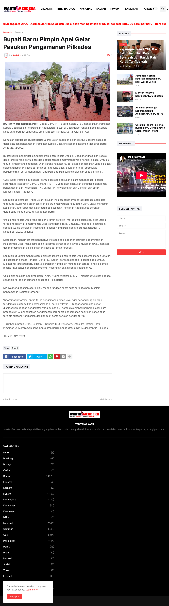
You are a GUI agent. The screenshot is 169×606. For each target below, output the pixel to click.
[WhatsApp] (50, 356)
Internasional (28, 499)
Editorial (28, 482)
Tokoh (28, 570)
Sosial (28, 564)
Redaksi (28, 558)
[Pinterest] (57, 356)
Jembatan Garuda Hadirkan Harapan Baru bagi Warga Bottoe (148, 78)
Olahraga (28, 528)
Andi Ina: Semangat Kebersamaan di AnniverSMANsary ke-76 (149, 110)
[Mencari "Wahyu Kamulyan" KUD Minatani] (125, 96)
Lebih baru (11, 399)
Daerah (101, 8)
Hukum (114, 8)
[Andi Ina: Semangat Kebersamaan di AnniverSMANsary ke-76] (125, 111)
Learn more (31, 589)
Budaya (28, 464)
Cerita (28, 470)
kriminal (28, 576)
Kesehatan (28, 511)
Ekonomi (28, 487)
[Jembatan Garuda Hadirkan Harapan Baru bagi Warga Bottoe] (125, 79)
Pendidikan (131, 8)
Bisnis (28, 452)
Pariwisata (150, 8)
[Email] (63, 356)
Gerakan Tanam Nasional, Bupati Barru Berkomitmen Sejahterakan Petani (150, 127)
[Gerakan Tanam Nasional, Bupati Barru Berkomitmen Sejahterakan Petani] (125, 128)
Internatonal (66, 8)
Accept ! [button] (14, 596)
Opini (28, 534)
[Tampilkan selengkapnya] (69, 356)
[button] (155, 8)
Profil (28, 552)
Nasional (86, 8)
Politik (28, 546)
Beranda (7, 32)
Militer (28, 517)
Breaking (47, 8)
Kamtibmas (28, 505)
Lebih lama (104, 399)
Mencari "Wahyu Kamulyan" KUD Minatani (149, 94)
